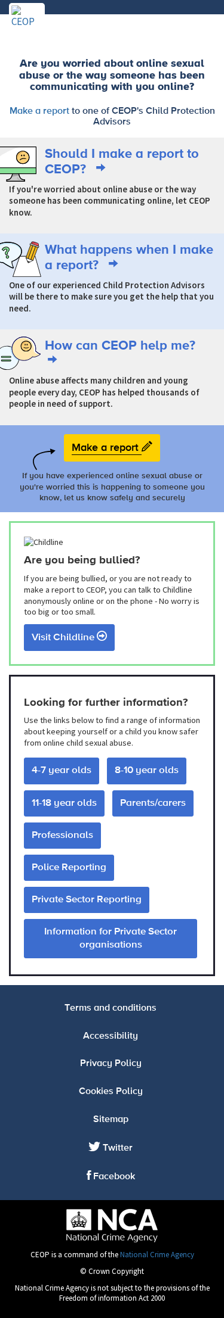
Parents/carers (153, 803)
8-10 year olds (147, 770)
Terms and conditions (111, 1008)
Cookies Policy (111, 1091)
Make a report (39, 111)
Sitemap (110, 1119)
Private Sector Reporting (87, 900)
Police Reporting (69, 867)
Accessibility (110, 1036)
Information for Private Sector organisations (110, 938)
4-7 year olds (61, 770)
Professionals (62, 835)
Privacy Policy (111, 1063)
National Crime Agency (157, 1255)
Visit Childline (64, 637)
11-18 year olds (64, 803)
